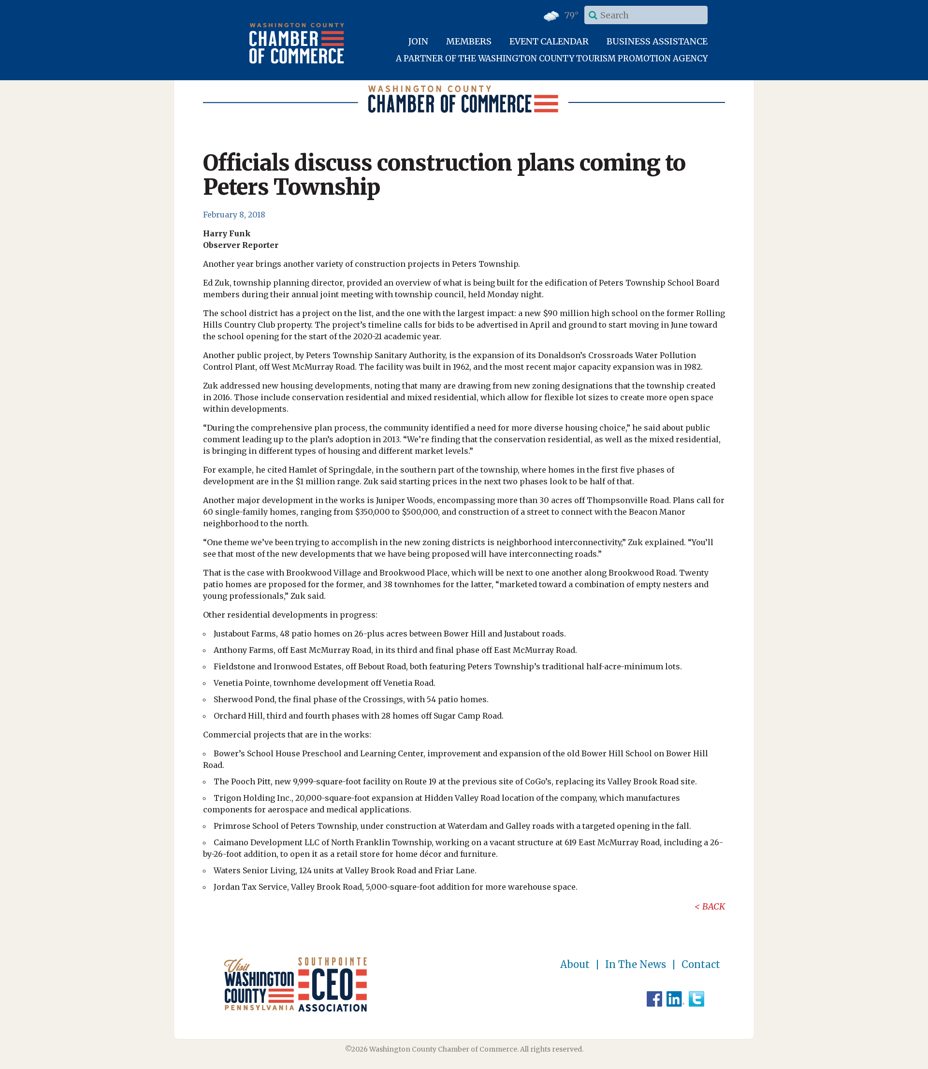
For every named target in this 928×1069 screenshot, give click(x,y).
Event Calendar (549, 41)
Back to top (879, 1060)
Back (713, 906)
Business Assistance (657, 41)
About (575, 964)
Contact (701, 964)
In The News (635, 964)
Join (418, 41)
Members (469, 41)
